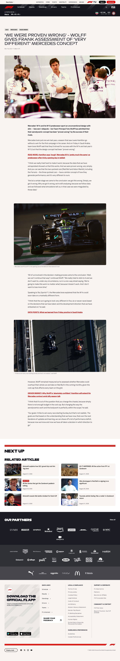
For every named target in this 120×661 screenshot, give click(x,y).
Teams (63, 7)
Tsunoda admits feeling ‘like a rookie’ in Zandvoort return (96, 497)
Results (31, 7)
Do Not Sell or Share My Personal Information (75, 623)
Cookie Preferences (74, 637)
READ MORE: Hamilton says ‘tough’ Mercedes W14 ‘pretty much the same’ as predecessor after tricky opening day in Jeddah (59, 156)
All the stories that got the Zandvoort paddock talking (38, 484)
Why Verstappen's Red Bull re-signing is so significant (94, 482)
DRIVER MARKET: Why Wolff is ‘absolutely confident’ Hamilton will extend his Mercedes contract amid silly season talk (59, 395)
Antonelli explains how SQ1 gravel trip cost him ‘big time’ (39, 467)
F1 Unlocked (75, 7)
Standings (43, 7)
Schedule (20, 7)
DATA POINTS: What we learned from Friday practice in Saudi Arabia (55, 312)
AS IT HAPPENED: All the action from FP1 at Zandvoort (94, 467)
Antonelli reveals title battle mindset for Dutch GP (40, 496)
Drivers (54, 7)
